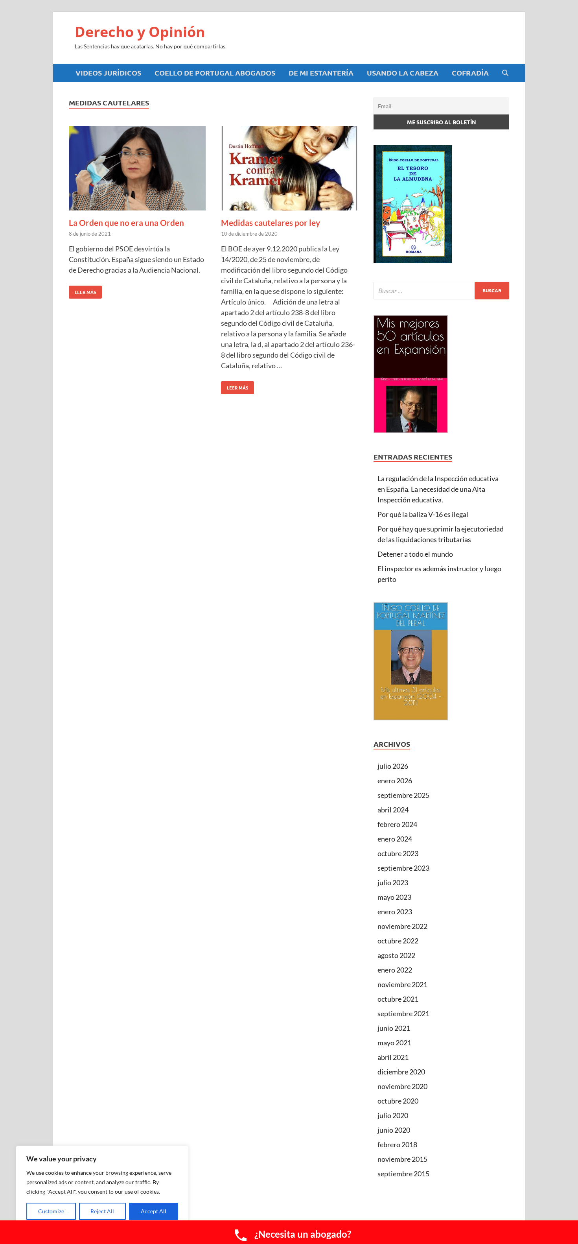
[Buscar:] (441, 290)
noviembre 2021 (402, 984)
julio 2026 (392, 766)
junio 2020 (393, 1130)
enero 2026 (394, 780)
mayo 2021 (394, 1042)
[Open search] (505, 73)
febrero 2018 (397, 1144)
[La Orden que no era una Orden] (137, 169)
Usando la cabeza (402, 72)
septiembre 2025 (403, 795)
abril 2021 (393, 1057)
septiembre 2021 (403, 1013)
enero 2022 (394, 969)
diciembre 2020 (401, 1071)
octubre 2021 (397, 999)
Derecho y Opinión (140, 31)
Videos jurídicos (108, 72)
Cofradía (470, 72)
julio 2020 (392, 1115)
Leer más (82, 290)
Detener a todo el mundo (415, 554)
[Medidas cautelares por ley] (289, 169)
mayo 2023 (394, 897)
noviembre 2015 (402, 1159)
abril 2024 (393, 809)
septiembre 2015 (403, 1173)
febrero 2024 (397, 824)
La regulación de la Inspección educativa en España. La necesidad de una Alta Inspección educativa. (438, 489)
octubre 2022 (397, 940)
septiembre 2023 (403, 868)
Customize (51, 1211)
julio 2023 (392, 882)
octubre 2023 (397, 853)
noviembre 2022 (402, 926)
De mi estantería (321, 72)
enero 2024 (394, 838)
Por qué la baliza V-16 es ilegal (422, 514)
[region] (102, 1187)
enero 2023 (394, 911)
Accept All (153, 1211)
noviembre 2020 (402, 1086)
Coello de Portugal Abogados (215, 72)
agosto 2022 (396, 955)
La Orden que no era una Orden (126, 222)
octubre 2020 (397, 1100)
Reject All (102, 1211)
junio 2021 (393, 1028)
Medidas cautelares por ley (270, 222)
